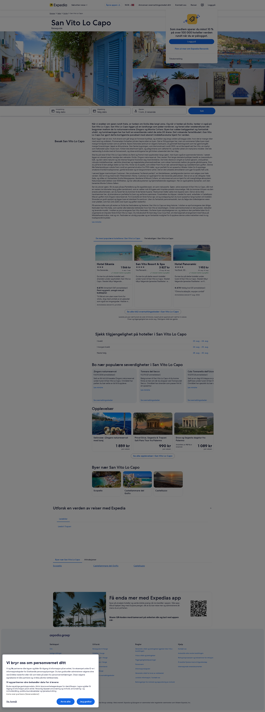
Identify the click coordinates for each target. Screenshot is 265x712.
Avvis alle (66, 701)
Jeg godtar (86, 701)
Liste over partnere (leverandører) (22, 694)
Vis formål (11, 701)
